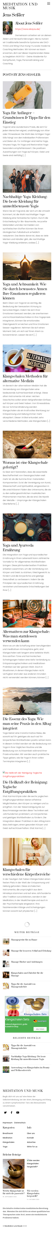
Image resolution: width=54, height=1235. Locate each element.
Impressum (7, 1122)
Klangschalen (8, 1142)
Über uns (31, 1133)
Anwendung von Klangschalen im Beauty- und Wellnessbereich (30, 1069)
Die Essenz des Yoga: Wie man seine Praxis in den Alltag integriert (27, 724)
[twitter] (5, 1112)
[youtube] (17, 1112)
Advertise (31, 1142)
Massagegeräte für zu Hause (24, 939)
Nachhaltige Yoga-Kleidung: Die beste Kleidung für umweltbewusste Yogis (25, 202)
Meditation (7, 1138)
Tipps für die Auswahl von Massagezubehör (23, 985)
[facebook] (11, 1112)
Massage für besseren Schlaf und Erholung (31, 951)
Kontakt (30, 1138)
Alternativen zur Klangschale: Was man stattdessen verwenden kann (26, 636)
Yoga (5, 1146)
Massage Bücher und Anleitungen (27, 962)
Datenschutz (20, 1122)
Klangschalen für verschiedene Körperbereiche (26, 872)
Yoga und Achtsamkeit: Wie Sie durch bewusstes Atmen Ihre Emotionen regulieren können (25, 291)
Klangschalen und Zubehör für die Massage (27, 974)
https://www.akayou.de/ (27, 29)
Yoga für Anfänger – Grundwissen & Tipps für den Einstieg (26, 118)
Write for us (32, 1146)
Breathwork (8, 1133)
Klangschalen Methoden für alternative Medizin (25, 378)
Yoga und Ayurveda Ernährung (18, 547)
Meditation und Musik (13, 1226)
